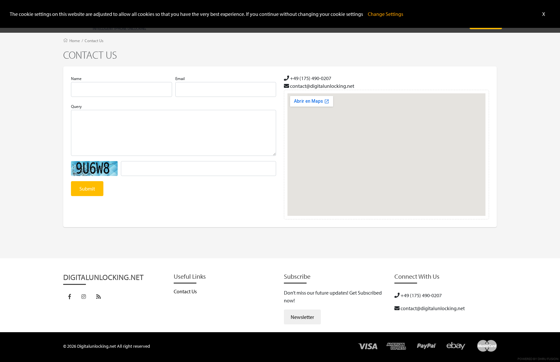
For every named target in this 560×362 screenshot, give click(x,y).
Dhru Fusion (548, 358)
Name (76, 78)
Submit (87, 188)
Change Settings (385, 14)
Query (76, 106)
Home (74, 40)
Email (180, 78)
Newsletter (302, 317)
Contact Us (94, 40)
